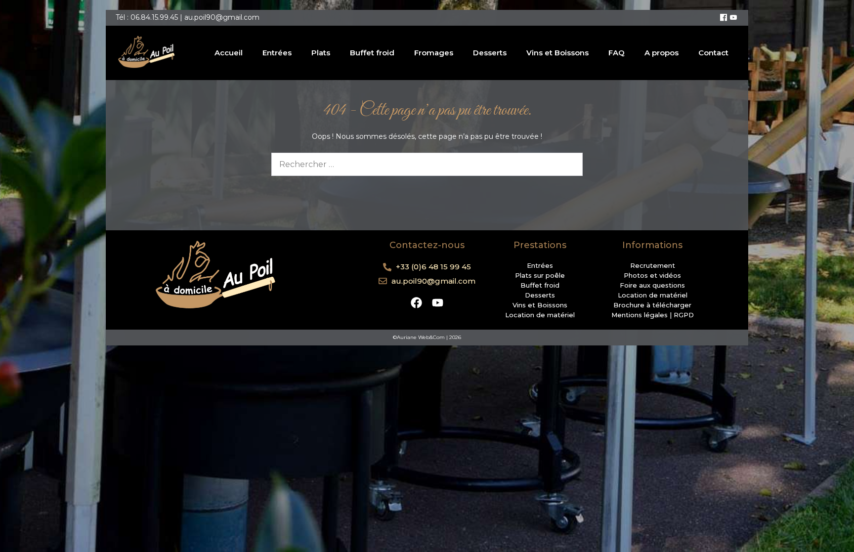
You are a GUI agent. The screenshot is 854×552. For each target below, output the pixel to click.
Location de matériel (540, 315)
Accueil (228, 52)
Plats (320, 52)
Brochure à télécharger (652, 305)
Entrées (277, 52)
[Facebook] (723, 18)
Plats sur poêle (540, 275)
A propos (661, 52)
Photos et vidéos (652, 275)
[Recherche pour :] (427, 164)
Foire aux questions (652, 285)
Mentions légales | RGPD (652, 315)
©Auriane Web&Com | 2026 (427, 337)
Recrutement (652, 265)
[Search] (569, 164)
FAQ (616, 52)
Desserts (490, 52)
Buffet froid (372, 52)
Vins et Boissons (557, 52)
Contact (713, 52)
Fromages (433, 52)
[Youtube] (733, 18)
